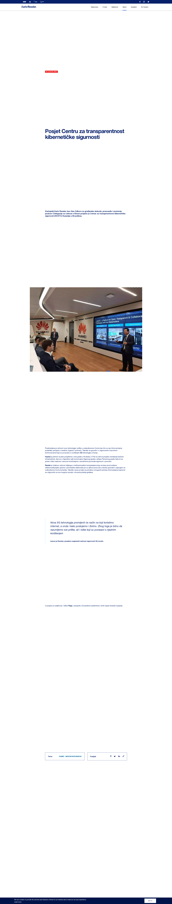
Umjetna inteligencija (73, 756)
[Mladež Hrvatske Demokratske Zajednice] (30, 2)
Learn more (17, 902)
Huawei (61, 756)
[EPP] (36, 2)
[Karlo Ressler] (140, 2)
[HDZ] (25, 2)
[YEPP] (42, 2)
